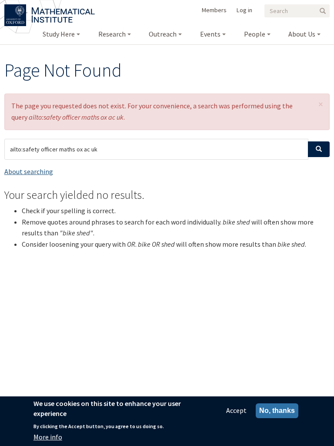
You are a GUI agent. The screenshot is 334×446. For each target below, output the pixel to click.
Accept (236, 410)
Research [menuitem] (112, 34)
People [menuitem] (254, 34)
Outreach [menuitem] (163, 34)
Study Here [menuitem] (59, 34)
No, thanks (277, 410)
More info (47, 437)
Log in (244, 10)
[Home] (63, 9)
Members (214, 10)
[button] (320, 104)
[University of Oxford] (15, 9)
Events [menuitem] (210, 34)
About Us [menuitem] (301, 34)
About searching (28, 171)
